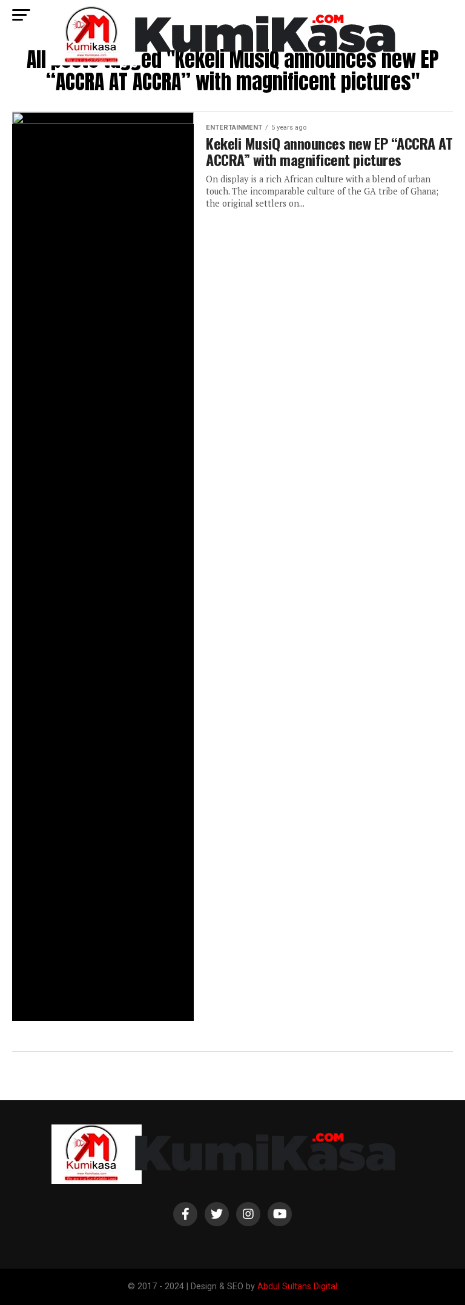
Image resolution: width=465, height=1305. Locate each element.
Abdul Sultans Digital (297, 1286)
